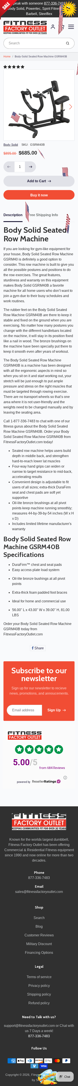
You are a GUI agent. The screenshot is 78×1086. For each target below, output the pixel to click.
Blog (39, 926)
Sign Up (54, 710)
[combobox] (32, 43)
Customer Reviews (39, 935)
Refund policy (39, 1003)
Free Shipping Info (43, 215)
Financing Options (39, 952)
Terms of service (39, 977)
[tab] (15, 216)
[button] (14, 67)
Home (7, 56)
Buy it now (39, 195)
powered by (23, 782)
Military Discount (39, 944)
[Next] (70, 107)
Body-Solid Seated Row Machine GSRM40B (41, 56)
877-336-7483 (55, 3)
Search (39, 918)
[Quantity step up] (30, 166)
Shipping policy (39, 994)
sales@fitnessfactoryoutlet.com (39, 892)
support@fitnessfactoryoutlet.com (29, 1026)
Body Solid (10, 144)
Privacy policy (39, 985)
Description (13, 215)
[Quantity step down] (8, 166)
